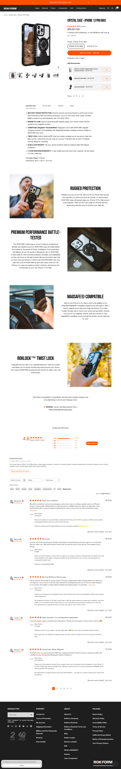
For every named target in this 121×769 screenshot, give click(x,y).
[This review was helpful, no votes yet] (106, 532)
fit (54, 489)
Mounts (45, 8)
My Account (40, 723)
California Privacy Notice (102, 735)
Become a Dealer (70, 742)
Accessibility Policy (100, 723)
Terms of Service (99, 727)
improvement (47, 489)
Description (31, 106)
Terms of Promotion (43, 718)
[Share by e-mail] (82, 96)
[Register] (31, 714)
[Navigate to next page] (71, 688)
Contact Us (40, 714)
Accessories (63, 8)
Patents (67, 754)
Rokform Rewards (71, 723)
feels (30, 489)
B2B (65, 746)
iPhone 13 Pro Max (76, 46)
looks (59, 489)
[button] (89, 70)
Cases (37, 8)
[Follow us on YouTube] (23, 726)
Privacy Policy (98, 731)
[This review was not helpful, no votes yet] (109, 532)
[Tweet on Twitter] (79, 96)
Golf (71, 8)
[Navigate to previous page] (50, 688)
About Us (67, 714)
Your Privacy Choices (100, 743)
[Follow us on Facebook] (8, 726)
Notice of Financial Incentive (103, 739)
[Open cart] (116, 8)
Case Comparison (70, 758)
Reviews (39, 738)
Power (53, 8)
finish (17, 489)
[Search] (108, 8)
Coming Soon (81, 8)
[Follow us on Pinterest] (19, 726)
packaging (37, 489)
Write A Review (92, 443)
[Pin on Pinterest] (76, 96)
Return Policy (97, 714)
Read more (33, 510)
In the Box (47, 106)
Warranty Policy (98, 718)
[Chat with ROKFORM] (115, 763)
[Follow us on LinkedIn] (31, 726)
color (11, 489)
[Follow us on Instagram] (16, 726)
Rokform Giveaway (71, 718)
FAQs (72, 106)
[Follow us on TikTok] (27, 726)
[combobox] (35, 480)
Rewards (102, 8)
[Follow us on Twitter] (12, 726)
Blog (65, 733)
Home (5, 15)
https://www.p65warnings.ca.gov (60, 410)
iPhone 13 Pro (92, 46)
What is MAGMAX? (71, 750)
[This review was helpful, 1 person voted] (106, 610)
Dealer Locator (69, 738)
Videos (60, 106)
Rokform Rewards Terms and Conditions (75, 728)
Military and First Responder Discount (46, 732)
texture (24, 489)
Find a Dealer (41, 742)
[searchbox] (16, 480)
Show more (67, 489)
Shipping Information (44, 727)
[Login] (112, 8)
